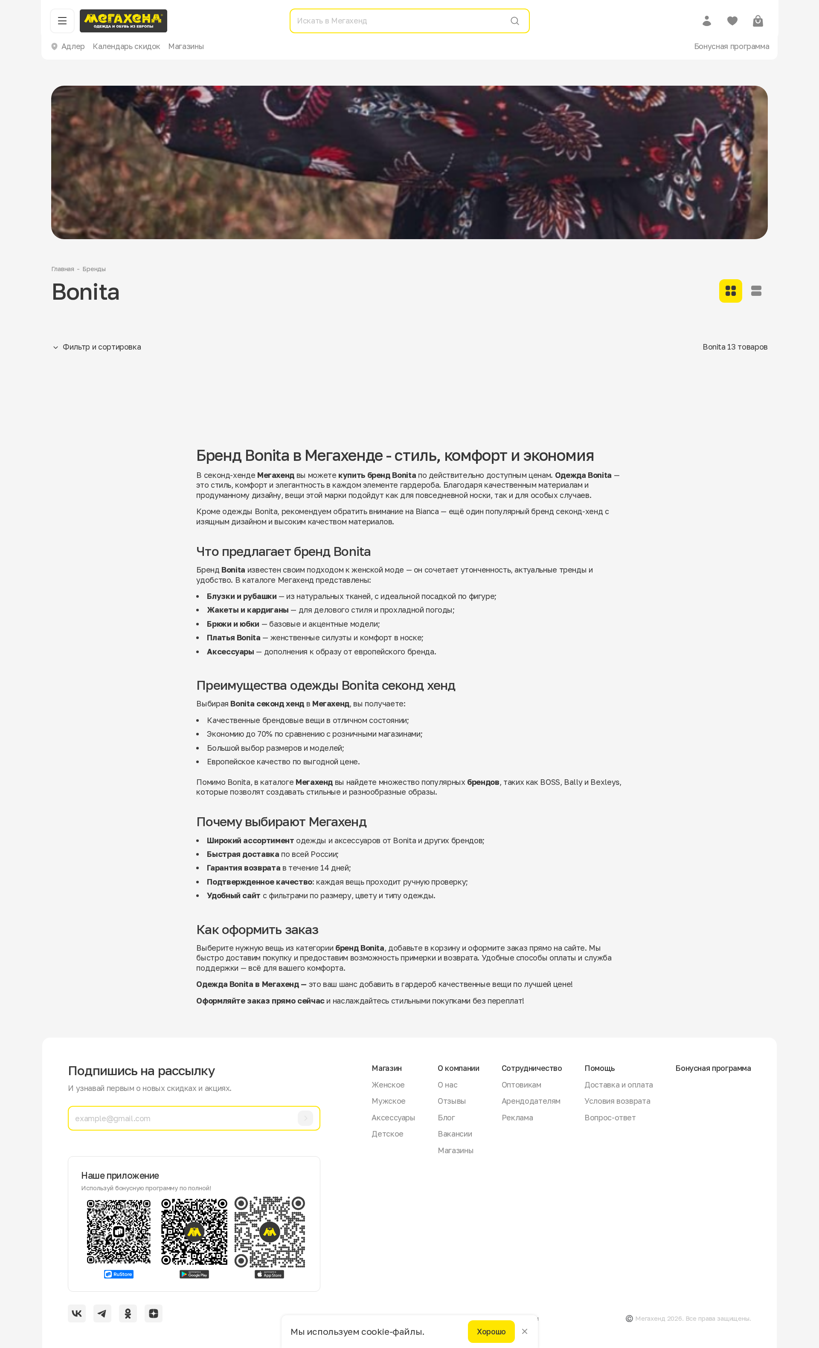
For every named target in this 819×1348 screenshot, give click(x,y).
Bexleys (604, 782)
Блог (446, 1117)
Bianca (427, 511)
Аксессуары (393, 1117)
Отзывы (452, 1100)
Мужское (388, 1100)
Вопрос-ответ (610, 1117)
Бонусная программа (732, 46)
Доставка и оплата (618, 1084)
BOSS (550, 782)
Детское (387, 1133)
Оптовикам (521, 1084)
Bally (573, 782)
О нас (447, 1084)
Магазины (186, 46)
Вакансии (455, 1133)
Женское (388, 1084)
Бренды (94, 268)
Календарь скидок (126, 46)
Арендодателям (531, 1100)
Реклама (517, 1117)
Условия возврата (617, 1100)
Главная (62, 268)
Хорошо (491, 1331)
